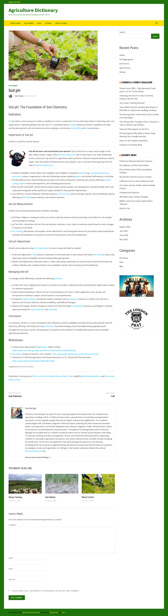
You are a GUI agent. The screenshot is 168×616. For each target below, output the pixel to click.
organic (22, 183)
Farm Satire (15, 23)
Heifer (122, 55)
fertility (27, 197)
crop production (37, 309)
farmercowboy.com (33, 451)
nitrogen (94, 173)
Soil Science (17, 354)
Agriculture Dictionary (33, 10)
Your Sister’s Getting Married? (132, 103)
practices (58, 278)
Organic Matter (29, 299)
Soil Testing (17, 231)
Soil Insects (124, 63)
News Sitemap (61, 23)
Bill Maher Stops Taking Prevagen (133, 196)
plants (78, 176)
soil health (52, 309)
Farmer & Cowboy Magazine (137, 82)
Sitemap (48, 23)
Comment (13, 525)
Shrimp (122, 72)
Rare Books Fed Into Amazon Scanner (135, 176)
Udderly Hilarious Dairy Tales (60, 376)
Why (121, 266)
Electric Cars (124, 208)
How (39, 23)
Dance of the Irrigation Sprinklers (133, 140)
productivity (49, 326)
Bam (63, 612)
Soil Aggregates (126, 59)
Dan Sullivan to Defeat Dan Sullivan (134, 165)
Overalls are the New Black (130, 144)
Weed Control (88, 497)
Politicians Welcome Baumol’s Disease (135, 161)
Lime (34, 254)
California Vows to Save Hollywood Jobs (136, 181)
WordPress (54, 612)
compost (73, 299)
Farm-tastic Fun (40, 376)
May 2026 (123, 239)
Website (12, 579)
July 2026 (123, 231)
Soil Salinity (50, 497)
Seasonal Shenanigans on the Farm (134, 129)
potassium (16, 176)
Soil (10, 121)
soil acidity (98, 254)
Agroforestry (125, 67)
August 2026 (124, 226)
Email (11, 569)
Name (11, 558)
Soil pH (73, 124)
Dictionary (29, 23)
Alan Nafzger (19, 96)
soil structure (63, 193)
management (77, 306)
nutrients (81, 173)
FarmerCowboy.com (67, 154)
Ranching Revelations (91, 376)
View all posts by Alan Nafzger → (38, 457)
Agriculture (42, 347)
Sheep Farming (15, 497)
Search (122, 32)
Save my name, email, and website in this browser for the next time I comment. (45, 591)
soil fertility (76, 128)
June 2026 (123, 235)
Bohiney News (129, 155)
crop (87, 128)
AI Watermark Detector (129, 192)
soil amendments (41, 248)
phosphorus (104, 173)
